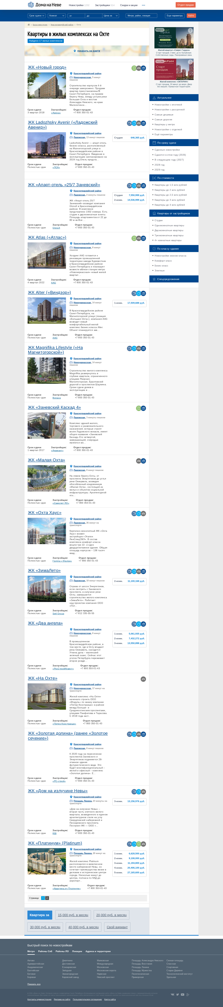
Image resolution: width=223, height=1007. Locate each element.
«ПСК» (56, 167)
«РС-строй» (59, 781)
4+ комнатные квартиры (168, 240)
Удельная (171, 977)
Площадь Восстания (142, 964)
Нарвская (101, 974)
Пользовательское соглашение (87, 999)
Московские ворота (106, 970)
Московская (103, 967)
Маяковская (103, 960)
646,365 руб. (138, 137)
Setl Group (58, 613)
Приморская (138, 977)
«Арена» (56, 112)
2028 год (159, 164)
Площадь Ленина (83, 801)
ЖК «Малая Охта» (46, 460)
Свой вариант (117, 927)
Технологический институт (180, 974)
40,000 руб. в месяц (83, 927)
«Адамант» (57, 450)
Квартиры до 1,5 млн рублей (171, 185)
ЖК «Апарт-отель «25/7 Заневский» (64, 184)
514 (105, 5)
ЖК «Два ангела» (45, 623)
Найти (191, 15)
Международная (105, 964)
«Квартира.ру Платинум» (67, 888)
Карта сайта (110, 999)
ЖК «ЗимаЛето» (44, 570)
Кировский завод (70, 977)
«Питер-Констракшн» (64, 723)
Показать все (33, 984)
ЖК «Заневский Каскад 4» (54, 407)
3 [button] (46, 873)
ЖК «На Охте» (42, 678)
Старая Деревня (175, 970)
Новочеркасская (82, 77)
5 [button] (61, 873)
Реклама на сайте (62, 999)
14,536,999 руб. (136, 200)
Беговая (31, 974)
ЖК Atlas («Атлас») (47, 237)
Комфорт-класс (163, 260)
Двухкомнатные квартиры (169, 230)
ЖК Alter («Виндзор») (49, 292)
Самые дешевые (164, 114)
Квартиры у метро (165, 124)
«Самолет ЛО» (61, 503)
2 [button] (39, 873)
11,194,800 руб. (136, 863)
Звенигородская (70, 974)
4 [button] (54, 873)
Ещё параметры (164, 134)
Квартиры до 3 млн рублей (170, 200)
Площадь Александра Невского (147, 960)
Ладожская (79, 137)
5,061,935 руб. (137, 634)
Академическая (35, 967)
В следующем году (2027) (169, 159)
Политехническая (140, 974)
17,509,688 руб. (136, 303)
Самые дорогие (163, 119)
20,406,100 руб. (136, 868)
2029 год (159, 169)
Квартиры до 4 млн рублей (170, 204)
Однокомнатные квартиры (169, 225)
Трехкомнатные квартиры (169, 235)
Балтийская (33, 970)
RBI (54, 833)
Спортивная (172, 967)
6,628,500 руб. (137, 853)
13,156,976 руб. (136, 801)
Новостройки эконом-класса (170, 255)
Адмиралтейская (35, 964)
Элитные (160, 270)
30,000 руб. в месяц (45, 927)
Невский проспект (106, 977)
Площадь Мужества (142, 970)
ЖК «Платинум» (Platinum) (55, 843)
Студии (159, 220)
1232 (79, 5)
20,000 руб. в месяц (111, 915)
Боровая (31, 977)
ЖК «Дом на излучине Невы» (58, 790)
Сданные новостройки (167, 149)
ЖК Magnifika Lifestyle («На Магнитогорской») (55, 350)
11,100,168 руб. (136, 581)
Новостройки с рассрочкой (170, 109)
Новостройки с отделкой (168, 129)
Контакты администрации (39, 999)
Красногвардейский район (87, 73)
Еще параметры (175, 15)
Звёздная (67, 970)
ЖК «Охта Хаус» (44, 512)
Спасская (171, 964)
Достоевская (68, 964)
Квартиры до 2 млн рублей (170, 190)
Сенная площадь (175, 960)
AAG (53, 282)
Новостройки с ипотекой (168, 104)
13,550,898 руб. (136, 643)
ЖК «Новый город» (47, 67)
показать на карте (88, 50)
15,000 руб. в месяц (73, 915)
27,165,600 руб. (136, 872)
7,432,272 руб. (137, 638)
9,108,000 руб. (137, 858)
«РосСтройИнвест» (63, 668)
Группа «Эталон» (62, 561)
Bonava (57, 398)
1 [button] (31, 873)
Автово (30, 960)
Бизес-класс (161, 265)
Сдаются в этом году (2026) (170, 154)
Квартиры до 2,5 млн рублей (171, 195)
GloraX (56, 228)
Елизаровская (69, 967)
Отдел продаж (185, 5)
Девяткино (67, 960)
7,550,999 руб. (137, 195)
